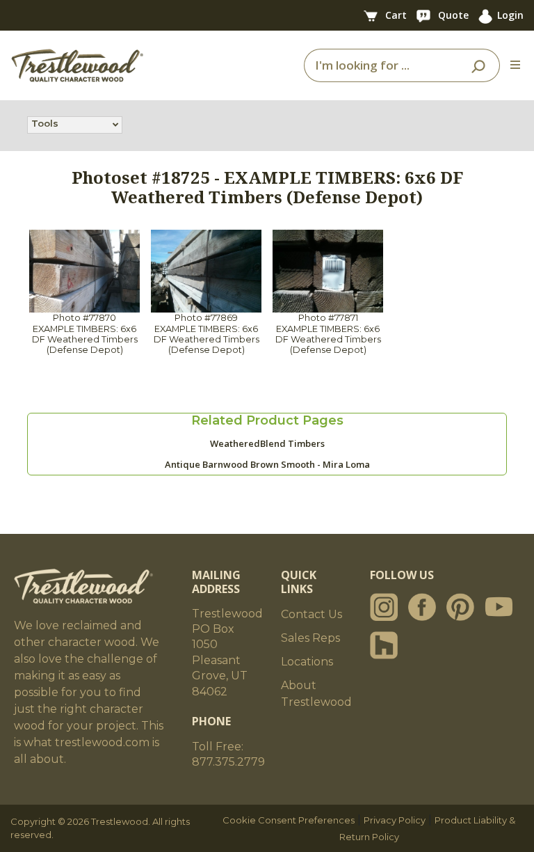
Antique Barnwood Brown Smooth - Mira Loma (267, 464)
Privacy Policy (395, 820)
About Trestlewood (316, 694)
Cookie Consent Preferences (288, 820)
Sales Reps (310, 638)
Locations (307, 661)
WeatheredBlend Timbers (267, 443)
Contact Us (311, 614)
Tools (44, 123)
